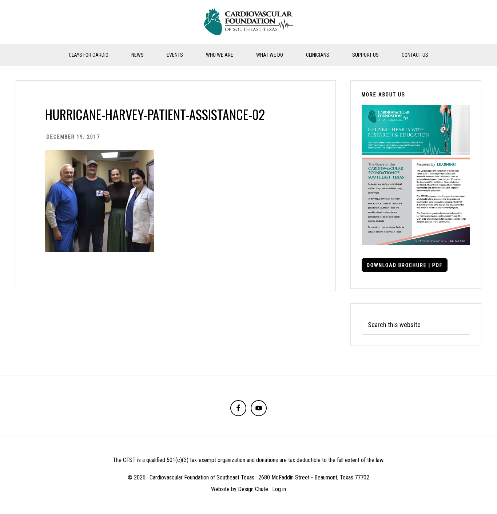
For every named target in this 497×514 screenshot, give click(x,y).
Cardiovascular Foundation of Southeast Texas (248, 21)
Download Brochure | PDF (404, 265)
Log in (279, 489)
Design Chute (253, 489)
